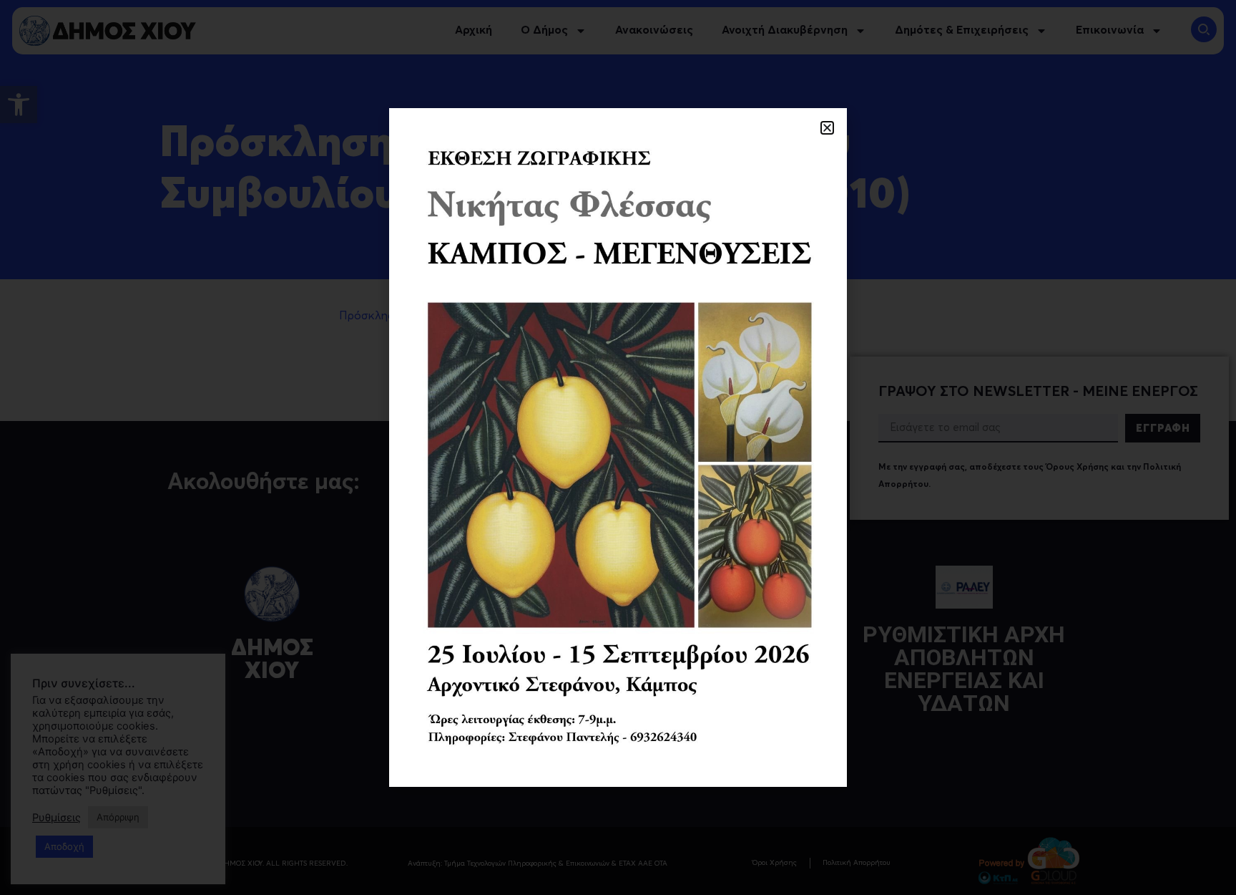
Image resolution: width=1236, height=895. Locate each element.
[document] (618, 447)
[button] (827, 127)
